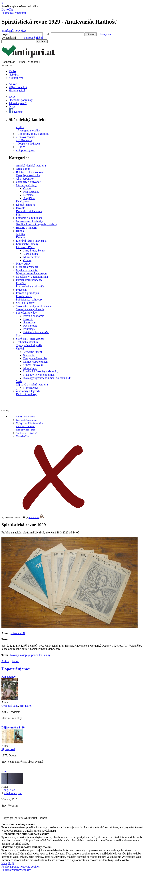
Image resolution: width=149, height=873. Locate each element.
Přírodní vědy (24, 296)
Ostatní (27, 188)
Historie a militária (26, 227)
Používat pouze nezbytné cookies (20, 866)
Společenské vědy (26, 312)
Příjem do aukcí (18, 87)
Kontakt (18, 111)
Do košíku (7, 9)
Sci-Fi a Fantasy (25, 302)
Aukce (5, 661)
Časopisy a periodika (28, 175)
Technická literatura (27, 342)
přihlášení (7, 30)
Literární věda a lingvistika (31, 240)
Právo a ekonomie (33, 315)
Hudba (20, 230)
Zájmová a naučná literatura (32, 384)
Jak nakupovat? (18, 103)
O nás (12, 106)
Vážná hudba (31, 253)
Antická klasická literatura (31, 165)
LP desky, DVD (25, 247)
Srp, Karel (25, 705)
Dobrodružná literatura (29, 211)
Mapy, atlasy (23, 263)
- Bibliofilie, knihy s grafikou (32, 133)
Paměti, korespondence (29, 279)
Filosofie (28, 319)
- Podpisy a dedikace (28, 143)
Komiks (20, 237)
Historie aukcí (17, 90)
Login (4, 34)
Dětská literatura (25, 204)
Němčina (28, 194)
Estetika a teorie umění (36, 332)
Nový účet (106, 34)
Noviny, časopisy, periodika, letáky (30, 655)
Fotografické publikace (29, 217)
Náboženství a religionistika (32, 276)
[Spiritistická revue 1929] (69, 627)
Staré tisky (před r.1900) (30, 338)
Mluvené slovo (31, 257)
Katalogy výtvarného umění (39, 374)
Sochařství (29, 355)
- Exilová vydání (25, 137)
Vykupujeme (16, 77)
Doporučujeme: (16, 669)
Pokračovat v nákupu (13, 12)
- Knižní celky (24, 140)
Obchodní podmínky (21, 99)
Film (18, 214)
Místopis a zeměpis (27, 266)
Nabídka (14, 74)
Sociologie (29, 322)
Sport (19, 335)
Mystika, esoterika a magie (31, 273)
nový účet (21, 30)
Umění (20, 348)
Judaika (20, 234)
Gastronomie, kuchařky (29, 221)
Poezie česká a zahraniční (30, 286)
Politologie (29, 328)
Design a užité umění (35, 358)
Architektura (23, 168)
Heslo (46, 34)
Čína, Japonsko (25, 178)
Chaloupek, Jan (13, 793)
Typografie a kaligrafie (29, 345)
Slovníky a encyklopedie (30, 309)
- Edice (20, 127)
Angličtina (29, 198)
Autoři (15, 661)
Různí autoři (18, 633)
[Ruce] (12, 783)
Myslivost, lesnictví (27, 270)
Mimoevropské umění (35, 361)
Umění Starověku (33, 364)
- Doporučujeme (25, 150)
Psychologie (30, 325)
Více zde (34, 517)
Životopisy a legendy (28, 391)
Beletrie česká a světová (29, 172)
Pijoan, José (8, 749)
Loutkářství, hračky (27, 243)
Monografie (30, 368)
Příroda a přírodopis (27, 293)
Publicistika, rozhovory (29, 299)
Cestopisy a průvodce (28, 181)
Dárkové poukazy (26, 394)
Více (4, 863)
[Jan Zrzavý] (9, 699)
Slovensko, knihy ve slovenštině (34, 306)
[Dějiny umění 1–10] (12, 742)
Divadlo (20, 208)
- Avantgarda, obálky (28, 130)
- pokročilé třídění (32, 37)
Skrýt (11, 863)
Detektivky (22, 201)
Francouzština (31, 191)
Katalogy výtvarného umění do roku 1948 (47, 377)
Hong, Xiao (8, 789)
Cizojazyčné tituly (26, 185)
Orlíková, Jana (9, 705)
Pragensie (21, 289)
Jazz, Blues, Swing (34, 250)
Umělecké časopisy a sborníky (40, 371)
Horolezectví (30, 387)
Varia (19, 381)
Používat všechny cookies (16, 869)
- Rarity (20, 146)
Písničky (21, 283)
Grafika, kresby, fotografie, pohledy (36, 224)
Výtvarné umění (32, 351)
